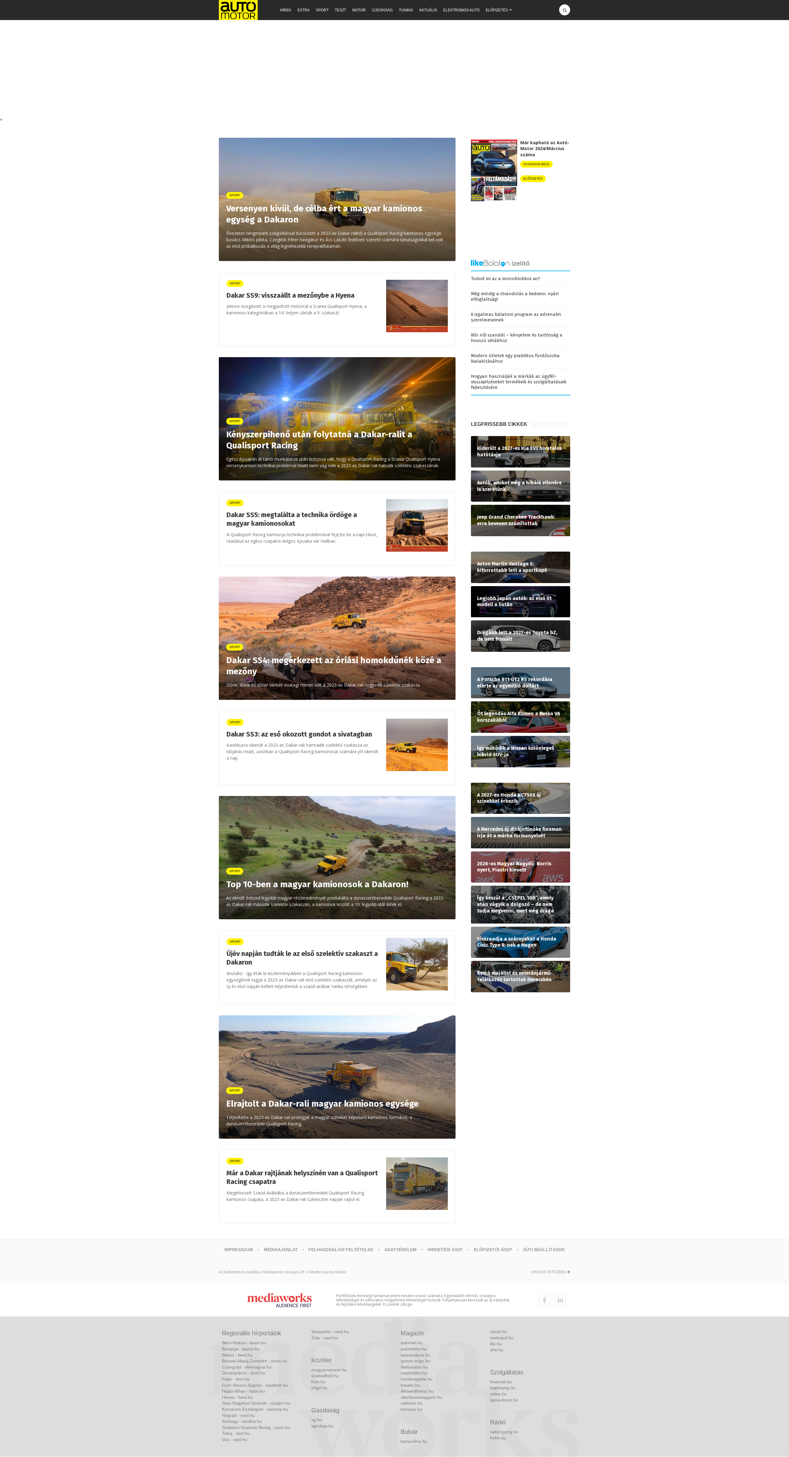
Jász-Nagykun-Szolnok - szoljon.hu (256, 1403)
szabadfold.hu (325, 1375)
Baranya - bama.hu (241, 1348)
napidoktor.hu (414, 1372)
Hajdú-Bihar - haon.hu (243, 1391)
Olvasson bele (536, 164)
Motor (359, 10)
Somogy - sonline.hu (242, 1421)
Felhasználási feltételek (341, 1249)
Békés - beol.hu (237, 1355)
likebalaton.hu (414, 1367)
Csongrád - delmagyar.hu (247, 1367)
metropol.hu (501, 1337)
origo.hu (319, 1387)
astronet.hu (412, 1342)
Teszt (340, 10)
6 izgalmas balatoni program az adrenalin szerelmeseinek (516, 317)
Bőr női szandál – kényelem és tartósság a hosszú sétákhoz (516, 337)
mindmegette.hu (416, 1379)
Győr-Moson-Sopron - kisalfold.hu (255, 1385)
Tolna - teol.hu (236, 1433)
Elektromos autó (461, 10)
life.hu (496, 1343)
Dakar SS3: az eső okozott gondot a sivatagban (299, 734)
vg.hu (316, 1419)
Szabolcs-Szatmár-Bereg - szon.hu (256, 1427)
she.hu (496, 1349)
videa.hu (498, 1393)
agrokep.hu (322, 1425)
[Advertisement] (394, 70)
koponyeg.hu (502, 1387)
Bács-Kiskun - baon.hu (244, 1342)
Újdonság (382, 10)
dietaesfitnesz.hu (417, 1391)
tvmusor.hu (411, 1409)
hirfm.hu (498, 1437)
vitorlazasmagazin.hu (421, 1397)
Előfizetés (497, 10)
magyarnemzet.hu (329, 1369)
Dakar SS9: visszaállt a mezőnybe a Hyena (290, 295)
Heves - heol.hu (237, 1397)
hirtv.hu (318, 1381)
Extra (303, 10)
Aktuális (428, 10)
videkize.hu (412, 1403)
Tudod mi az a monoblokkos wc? (505, 278)
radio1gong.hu (504, 1431)
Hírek (285, 10)
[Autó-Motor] (238, 10)
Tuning (406, 10)
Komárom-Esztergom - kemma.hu (255, 1409)
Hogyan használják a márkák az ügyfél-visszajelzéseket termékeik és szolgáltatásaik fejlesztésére (518, 381)
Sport (322, 10)
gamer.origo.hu (415, 1360)
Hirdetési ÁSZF (445, 1249)
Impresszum (238, 1249)
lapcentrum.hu (504, 1400)
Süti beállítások (544, 1249)
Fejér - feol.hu (235, 1379)
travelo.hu (410, 1385)
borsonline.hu (414, 1441)
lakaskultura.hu (415, 1355)
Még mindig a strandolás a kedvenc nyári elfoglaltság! (514, 296)
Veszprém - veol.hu (330, 1331)
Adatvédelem (400, 1249)
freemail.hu (501, 1381)
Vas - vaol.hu (234, 1439)
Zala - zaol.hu (324, 1337)
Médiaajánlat (281, 1249)
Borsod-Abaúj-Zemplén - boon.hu (254, 1360)
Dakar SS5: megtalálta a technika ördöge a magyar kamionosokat (292, 519)
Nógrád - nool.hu (238, 1415)
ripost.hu (498, 1331)
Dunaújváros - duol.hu (243, 1372)
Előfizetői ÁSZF (493, 1249)
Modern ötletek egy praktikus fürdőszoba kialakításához (515, 358)
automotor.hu (414, 1348)
